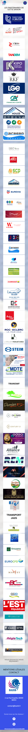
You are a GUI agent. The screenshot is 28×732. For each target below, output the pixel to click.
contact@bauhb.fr (14, 706)
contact (14, 672)
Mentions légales (14, 669)
